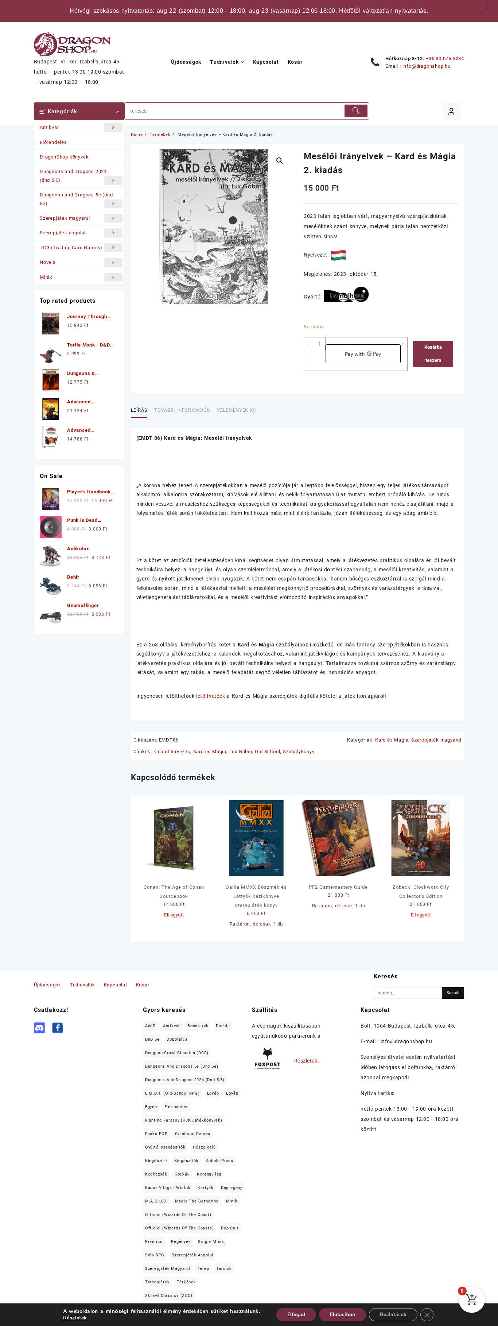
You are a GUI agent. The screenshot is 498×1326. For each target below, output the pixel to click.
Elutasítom (342, 1314)
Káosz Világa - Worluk (168, 1187)
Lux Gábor (240, 751)
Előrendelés (53, 142)
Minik (46, 277)
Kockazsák (156, 1174)
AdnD (150, 1026)
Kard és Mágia (391, 740)
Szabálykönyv (299, 751)
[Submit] (356, 111)
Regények (181, 1241)
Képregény (231, 1187)
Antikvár (49, 127)
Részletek (75, 1318)
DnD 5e (152, 1039)
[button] (279, 160)
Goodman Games (192, 1133)
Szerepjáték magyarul (65, 218)
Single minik (211, 1241)
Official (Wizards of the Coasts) (179, 1228)
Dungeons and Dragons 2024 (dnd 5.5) (73, 176)
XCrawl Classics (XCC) (168, 1295)
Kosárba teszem (433, 353)
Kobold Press (219, 1160)
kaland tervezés (171, 751)
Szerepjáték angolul (63, 232)
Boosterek (198, 1026)
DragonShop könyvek (64, 157)
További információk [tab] (182, 410)
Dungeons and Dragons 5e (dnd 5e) (76, 199)
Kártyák (206, 1187)
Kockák (182, 1174)
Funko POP (156, 1133)
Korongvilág (209, 1174)
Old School (267, 751)
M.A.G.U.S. (156, 1201)
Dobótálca (177, 1039)
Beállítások (393, 1314)
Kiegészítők (186, 1160)
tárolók (224, 1268)
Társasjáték (157, 1282)
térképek (186, 1282)
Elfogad (296, 1314)
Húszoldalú (204, 1147)
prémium (154, 1241)
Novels (48, 262)
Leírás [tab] (139, 410)
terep (203, 1268)
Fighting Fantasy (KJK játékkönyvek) (183, 1120)
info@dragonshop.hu (426, 66)
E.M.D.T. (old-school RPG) (172, 1093)
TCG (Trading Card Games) (71, 247)
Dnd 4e (223, 1026)
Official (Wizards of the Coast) (178, 1214)
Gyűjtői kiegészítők (165, 1147)
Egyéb (213, 1093)
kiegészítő (156, 1160)
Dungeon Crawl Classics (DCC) (177, 1053)
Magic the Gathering (197, 1201)
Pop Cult (229, 1228)
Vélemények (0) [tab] (236, 410)
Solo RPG (154, 1255)
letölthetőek (210, 696)
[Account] (451, 111)
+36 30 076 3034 (445, 58)
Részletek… (307, 1061)
